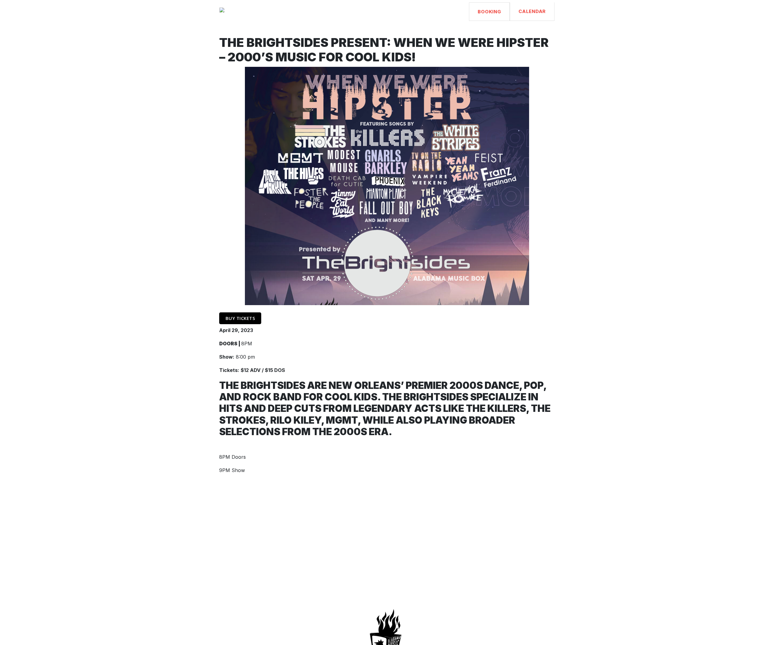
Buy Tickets (240, 318)
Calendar (532, 11)
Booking (489, 12)
